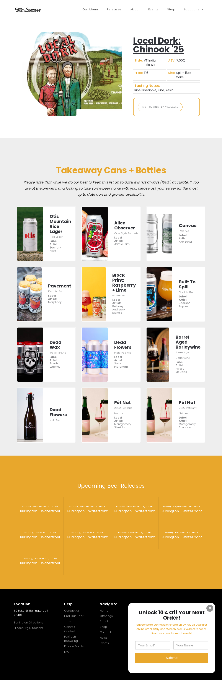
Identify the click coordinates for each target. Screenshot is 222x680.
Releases (114, 9)
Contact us (72, 611)
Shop (171, 9)
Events (153, 9)
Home (104, 611)
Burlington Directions (28, 622)
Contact (105, 632)
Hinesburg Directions (29, 628)
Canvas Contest (69, 629)
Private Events (74, 646)
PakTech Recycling (71, 639)
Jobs (67, 621)
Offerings (106, 616)
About (135, 9)
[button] (194, 9)
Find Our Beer (73, 616)
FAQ (67, 652)
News (104, 638)
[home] (28, 9)
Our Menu (90, 9)
